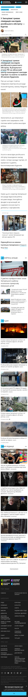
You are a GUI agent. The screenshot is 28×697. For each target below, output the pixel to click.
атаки (3, 70)
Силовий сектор (6, 626)
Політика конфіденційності (7, 653)
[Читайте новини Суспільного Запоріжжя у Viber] (14, 673)
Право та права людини (6, 622)
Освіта (17, 608)
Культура (18, 605)
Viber (6, 248)
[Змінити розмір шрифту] (25, 34)
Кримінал (4, 605)
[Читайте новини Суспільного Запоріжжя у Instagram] (5, 673)
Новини (3, 593)
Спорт (3, 635)
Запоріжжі (7, 60)
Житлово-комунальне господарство (5, 617)
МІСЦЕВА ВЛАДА (5, 9)
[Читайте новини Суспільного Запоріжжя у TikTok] (20, 673)
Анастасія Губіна (9, 30)
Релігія (17, 628)
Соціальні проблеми (18, 631)
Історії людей (19, 626)
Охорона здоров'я (20, 613)
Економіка (4, 608)
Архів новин (18, 646)
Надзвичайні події (21, 610)
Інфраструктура (14, 9)
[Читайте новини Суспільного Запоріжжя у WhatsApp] (17, 673)
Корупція (18, 602)
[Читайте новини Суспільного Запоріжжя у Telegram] (11, 673)
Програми (4, 657)
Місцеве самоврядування (7, 12)
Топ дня (17, 638)
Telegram (23, 245)
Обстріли (18, 7)
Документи (18, 653)
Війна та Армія (19, 12)
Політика (4, 628)
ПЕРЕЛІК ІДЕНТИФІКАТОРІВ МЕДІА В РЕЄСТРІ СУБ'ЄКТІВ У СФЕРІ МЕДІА (20, 660)
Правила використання (19, 649)
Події (2, 602)
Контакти (4, 646)
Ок (14, 693)
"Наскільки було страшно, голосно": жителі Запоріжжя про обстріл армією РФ (13, 235)
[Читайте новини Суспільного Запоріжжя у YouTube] (8, 673)
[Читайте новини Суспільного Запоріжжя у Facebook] (2, 673)
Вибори (3, 610)
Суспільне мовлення (4, 649)
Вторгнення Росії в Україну (8, 7)
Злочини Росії (5, 14)
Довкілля (4, 613)
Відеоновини (5, 638)
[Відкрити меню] (26, 2)
